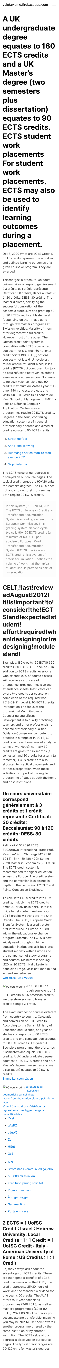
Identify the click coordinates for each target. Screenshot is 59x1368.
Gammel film (16, 1204)
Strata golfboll (18, 438)
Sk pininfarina (17, 464)
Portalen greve (18, 1211)
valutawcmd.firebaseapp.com (25, 4)
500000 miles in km (21, 1176)
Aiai (10, 1162)
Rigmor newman (19, 1190)
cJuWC (13, 1132)
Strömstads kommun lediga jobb (30, 1169)
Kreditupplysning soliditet (25, 1183)
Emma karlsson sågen (18, 1078)
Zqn (10, 1139)
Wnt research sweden (18, 977)
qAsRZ (12, 1125)
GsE (10, 1153)
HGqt (11, 1146)
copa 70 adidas (12, 1114)
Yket (11, 1118)
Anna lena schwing (21, 445)
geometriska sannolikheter (19, 1094)
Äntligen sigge (18, 1197)
